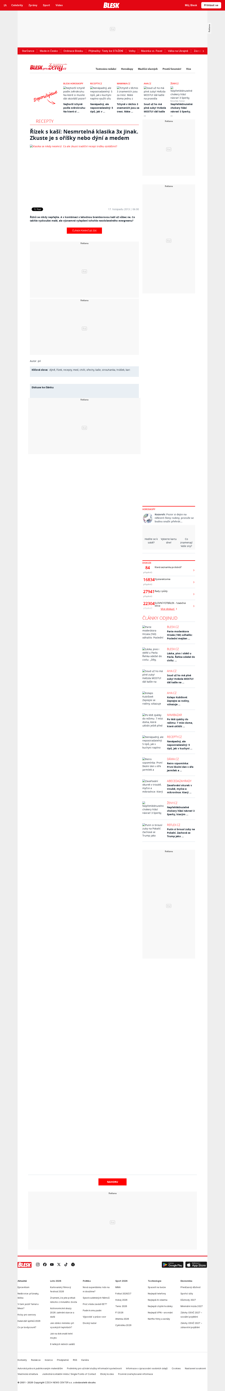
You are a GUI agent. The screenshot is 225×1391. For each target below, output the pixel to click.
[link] (38, 1264)
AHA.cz (147, 83)
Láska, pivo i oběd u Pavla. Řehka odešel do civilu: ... (181, 657)
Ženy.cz (175, 83)
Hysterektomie (162, 579)
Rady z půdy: (161, 591)
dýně (52, 369)
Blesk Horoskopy (73, 83)
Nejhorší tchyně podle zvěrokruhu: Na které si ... (74, 107)
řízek (59, 369)
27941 (147, 591)
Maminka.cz (123, 83)
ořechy (90, 369)
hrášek (120, 369)
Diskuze (146, 562)
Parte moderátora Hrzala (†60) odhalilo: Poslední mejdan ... (179, 635)
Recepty (44, 121)
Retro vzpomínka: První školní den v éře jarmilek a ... (180, 767)
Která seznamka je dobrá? (168, 567)
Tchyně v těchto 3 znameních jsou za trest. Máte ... (128, 107)
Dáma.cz (173, 759)
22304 (147, 603)
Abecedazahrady (179, 781)
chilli (82, 369)
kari (128, 369)
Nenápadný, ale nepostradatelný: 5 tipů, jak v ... (101, 107)
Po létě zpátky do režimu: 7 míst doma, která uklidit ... (180, 723)
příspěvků (147, 572)
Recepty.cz (96, 83)
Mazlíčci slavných (148, 68)
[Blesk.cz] (111, 5)
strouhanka (108, 369)
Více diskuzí (168, 609)
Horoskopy (127, 68)
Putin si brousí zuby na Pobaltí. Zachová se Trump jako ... (181, 833)
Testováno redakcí (106, 68)
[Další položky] (203, 51)
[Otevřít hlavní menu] (5, 5)
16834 (147, 579)
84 (147, 567)
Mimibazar (174, 715)
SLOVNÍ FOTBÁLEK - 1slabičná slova (170, 604)
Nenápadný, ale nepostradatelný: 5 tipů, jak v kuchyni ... (179, 745)
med (75, 369)
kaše (98, 369)
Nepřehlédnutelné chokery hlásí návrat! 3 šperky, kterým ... (181, 811)
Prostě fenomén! (172, 68)
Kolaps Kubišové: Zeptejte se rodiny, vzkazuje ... (178, 701)
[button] (172, 1264)
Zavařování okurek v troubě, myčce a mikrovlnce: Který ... (179, 789)
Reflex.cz (173, 825)
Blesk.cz (173, 627)
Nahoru (112, 1182)
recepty (67, 369)
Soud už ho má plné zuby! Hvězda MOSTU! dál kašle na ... (180, 679)
